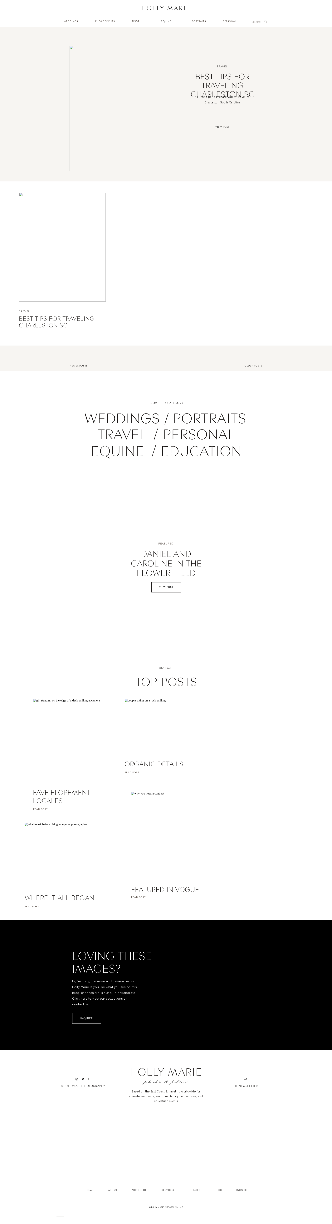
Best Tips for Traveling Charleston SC (222, 85)
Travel (222, 66)
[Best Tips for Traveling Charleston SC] (119, 108)
